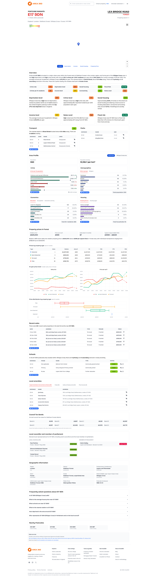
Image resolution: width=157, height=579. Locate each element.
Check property (56, 554)
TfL (83, 538)
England (30, 21)
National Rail (88, 538)
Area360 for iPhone (105, 557)
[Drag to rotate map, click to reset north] (127, 66)
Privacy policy (31, 570)
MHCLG (59, 538)
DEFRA (73, 538)
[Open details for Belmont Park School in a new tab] (123, 364)
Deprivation (67, 66)
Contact (117, 557)
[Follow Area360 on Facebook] (29, 562)
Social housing (84, 66)
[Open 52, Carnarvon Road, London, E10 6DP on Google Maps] (123, 341)
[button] (78, 44)
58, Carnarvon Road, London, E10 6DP (56, 338)
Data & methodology (120, 559)
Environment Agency (66, 538)
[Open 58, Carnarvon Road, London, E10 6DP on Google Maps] (123, 338)
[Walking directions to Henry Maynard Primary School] (121, 367)
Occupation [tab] (40, 200)
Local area (111, 155)
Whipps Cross (55, 21)
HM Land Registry (33, 538)
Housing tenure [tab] (84, 200)
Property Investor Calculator (88, 552)
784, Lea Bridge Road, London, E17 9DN (56, 335)
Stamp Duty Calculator (90, 558)
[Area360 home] (35, 4)
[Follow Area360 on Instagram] (32, 562)
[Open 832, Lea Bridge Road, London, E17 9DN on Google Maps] (123, 332)
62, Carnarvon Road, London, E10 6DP (56, 345)
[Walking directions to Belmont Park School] (121, 364)
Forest (63, 21)
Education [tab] (33, 200)
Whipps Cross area (122, 155)
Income (75, 66)
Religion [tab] (91, 171)
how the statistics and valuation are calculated (47, 540)
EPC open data (54, 538)
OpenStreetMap (79, 538)
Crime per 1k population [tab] (36, 171)
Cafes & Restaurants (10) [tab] (69, 385)
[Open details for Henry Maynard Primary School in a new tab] (123, 367)
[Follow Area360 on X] (35, 562)
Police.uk (39, 538)
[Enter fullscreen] (127, 25)
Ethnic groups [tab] (84, 171)
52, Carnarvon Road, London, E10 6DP (56, 341)
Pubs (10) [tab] (57, 385)
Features (54, 557)
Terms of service (41, 570)
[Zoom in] (127, 61)
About (116, 554)
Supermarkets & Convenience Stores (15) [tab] (41, 385)
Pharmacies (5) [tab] (83, 385)
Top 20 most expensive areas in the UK (74, 555)
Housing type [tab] (93, 200)
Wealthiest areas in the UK (74, 561)
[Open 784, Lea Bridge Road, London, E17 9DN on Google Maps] (123, 335)
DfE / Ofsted (44, 538)
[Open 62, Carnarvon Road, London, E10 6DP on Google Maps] (123, 345)
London (36, 21)
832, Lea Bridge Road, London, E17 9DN (56, 332)
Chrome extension (104, 551)
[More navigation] (127, 3)
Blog (116, 551)
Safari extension (104, 554)
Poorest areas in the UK (74, 558)
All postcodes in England (58, 559)
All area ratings (72, 551)
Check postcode (56, 551)
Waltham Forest (45, 21)
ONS (49, 538)
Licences (50, 570)
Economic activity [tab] (49, 200)
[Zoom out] (127, 64)
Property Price (95, 66)
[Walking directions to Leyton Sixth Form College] (121, 371)
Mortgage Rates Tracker (90, 556)
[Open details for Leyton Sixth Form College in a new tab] (123, 371)
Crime (60, 66)
